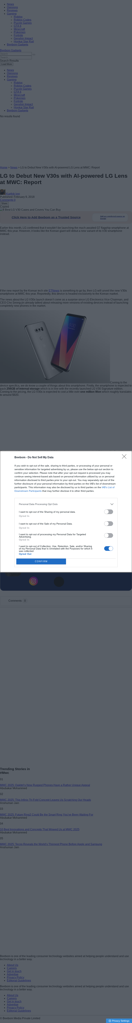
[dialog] (66, 511)
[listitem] (66, 504)
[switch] (108, 511)
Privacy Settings (120, 1020)
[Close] (125, 457)
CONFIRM (41, 561)
